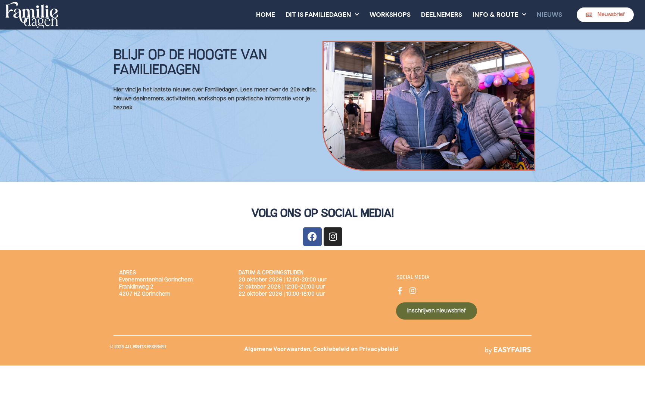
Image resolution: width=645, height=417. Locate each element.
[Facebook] (312, 236)
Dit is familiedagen (318, 14)
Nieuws (549, 14)
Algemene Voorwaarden (277, 349)
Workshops (390, 14)
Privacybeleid (378, 349)
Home (265, 14)
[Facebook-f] (399, 291)
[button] (605, 14)
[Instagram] (333, 236)
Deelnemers (441, 14)
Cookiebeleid (331, 349)
